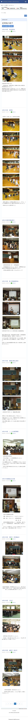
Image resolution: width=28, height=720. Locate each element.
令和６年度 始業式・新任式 (9, 650)
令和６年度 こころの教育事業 (10, 431)
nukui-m (14, 31)
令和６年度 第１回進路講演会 (10, 281)
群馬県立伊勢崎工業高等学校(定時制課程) (12, 1)
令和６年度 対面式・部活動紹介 (11, 537)
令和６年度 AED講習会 (8, 29)
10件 (11, 26)
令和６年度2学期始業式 (8, 220)
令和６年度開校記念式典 (8, 479)
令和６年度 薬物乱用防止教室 (10, 361)
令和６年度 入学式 (7, 600)
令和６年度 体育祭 (7, 110)
